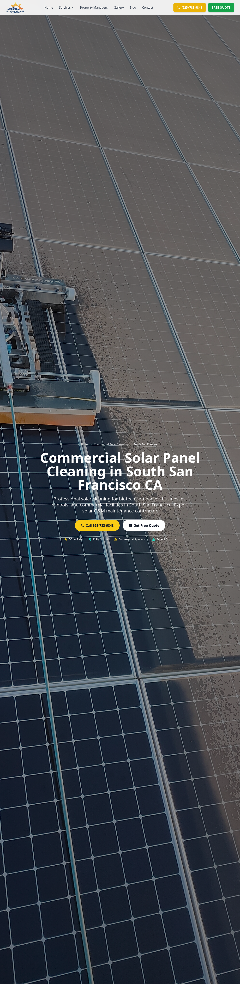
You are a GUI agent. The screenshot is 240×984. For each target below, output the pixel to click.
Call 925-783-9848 (100, 525)
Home (48, 7)
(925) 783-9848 (192, 7)
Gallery (119, 7)
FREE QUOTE (221, 7)
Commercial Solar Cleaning (111, 444)
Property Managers (94, 7)
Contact (147, 7)
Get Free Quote (146, 525)
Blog (133, 7)
